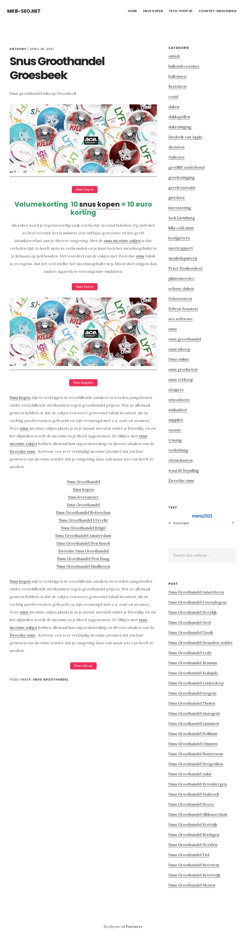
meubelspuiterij (182, 258)
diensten (176, 147)
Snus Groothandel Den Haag (83, 558)
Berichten (177, 86)
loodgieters (179, 238)
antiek (174, 56)
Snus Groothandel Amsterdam (83, 535)
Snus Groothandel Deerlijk (192, 612)
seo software (180, 318)
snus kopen (99, 204)
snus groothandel (51, 679)
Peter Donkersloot (185, 268)
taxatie (174, 429)
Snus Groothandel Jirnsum (192, 662)
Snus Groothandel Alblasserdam (197, 814)
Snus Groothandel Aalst (190, 773)
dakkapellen (179, 116)
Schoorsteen (180, 298)
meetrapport (180, 248)
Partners (134, 926)
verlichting (178, 450)
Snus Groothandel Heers (191, 804)
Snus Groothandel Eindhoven (83, 566)
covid (173, 96)
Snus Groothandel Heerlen (192, 844)
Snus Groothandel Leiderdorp (196, 683)
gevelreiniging (181, 177)
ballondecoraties (183, 66)
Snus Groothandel (83, 481)
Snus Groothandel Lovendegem (197, 602)
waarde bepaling (183, 470)
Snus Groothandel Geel (189, 622)
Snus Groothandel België (83, 527)
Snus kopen (20, 397)
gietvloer (176, 197)
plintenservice (181, 278)
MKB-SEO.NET (24, 11)
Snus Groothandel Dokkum (192, 733)
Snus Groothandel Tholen (191, 703)
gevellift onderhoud (186, 167)
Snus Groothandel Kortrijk (192, 824)
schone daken (181, 288)
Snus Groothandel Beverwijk (194, 875)
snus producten (182, 369)
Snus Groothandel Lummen (193, 723)
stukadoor (177, 409)
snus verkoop (180, 379)
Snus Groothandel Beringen (193, 834)
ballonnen (177, 76)
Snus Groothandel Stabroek (193, 794)
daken (173, 106)
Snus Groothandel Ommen (192, 743)
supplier (175, 419)
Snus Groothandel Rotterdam (83, 512)
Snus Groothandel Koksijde (193, 672)
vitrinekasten (180, 460)
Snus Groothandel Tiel (188, 854)
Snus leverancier (83, 497)
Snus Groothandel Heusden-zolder (200, 642)
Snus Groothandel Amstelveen (196, 592)
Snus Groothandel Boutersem (195, 753)
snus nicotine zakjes (122, 240)
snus (140, 256)
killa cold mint (181, 227)
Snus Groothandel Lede (190, 652)
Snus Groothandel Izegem (192, 693)
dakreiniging (179, 126)
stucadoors (179, 399)
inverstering (179, 207)
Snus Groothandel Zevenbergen (197, 784)
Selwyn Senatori (183, 308)
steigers (176, 389)
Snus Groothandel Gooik (190, 632)
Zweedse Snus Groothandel (83, 550)
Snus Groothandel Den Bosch (83, 543)
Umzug (175, 440)
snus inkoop (179, 349)
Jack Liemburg (181, 217)
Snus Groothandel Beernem (193, 864)
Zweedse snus (22, 451)
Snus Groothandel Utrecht (83, 520)
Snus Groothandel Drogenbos (195, 763)
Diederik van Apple (185, 136)
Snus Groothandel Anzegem (194, 713)
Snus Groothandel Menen (191, 885)
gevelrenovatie (182, 187)
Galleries (176, 157)
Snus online (178, 359)
